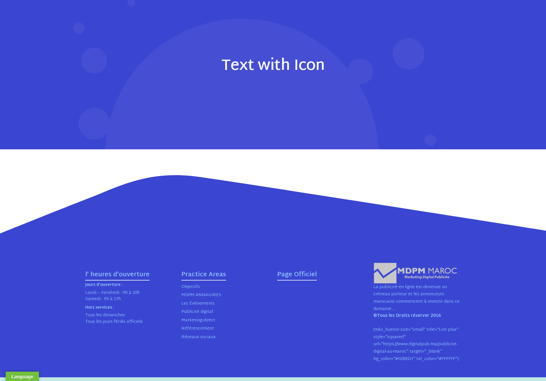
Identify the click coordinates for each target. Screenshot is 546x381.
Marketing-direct (198, 320)
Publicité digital (197, 312)
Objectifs (190, 287)
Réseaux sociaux (198, 337)
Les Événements (198, 303)
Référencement (197, 328)
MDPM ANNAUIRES (201, 295)
